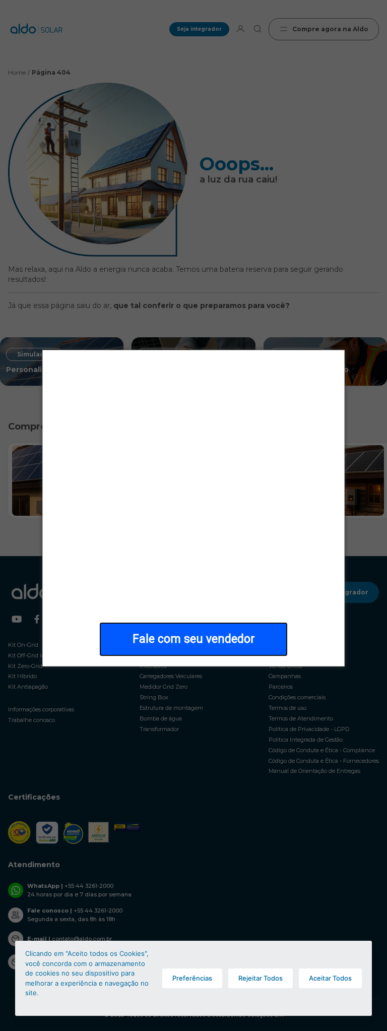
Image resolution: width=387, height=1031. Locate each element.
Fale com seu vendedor (194, 639)
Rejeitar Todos (260, 978)
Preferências (192, 978)
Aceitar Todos (330, 978)
